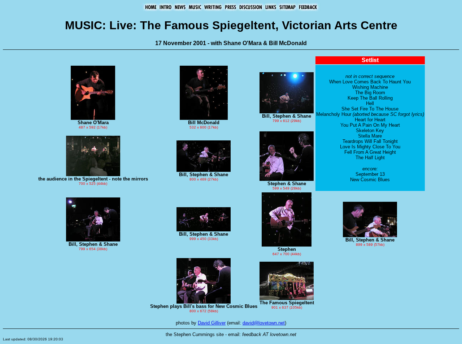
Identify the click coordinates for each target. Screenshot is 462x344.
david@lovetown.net (264, 323)
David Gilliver (212, 323)
